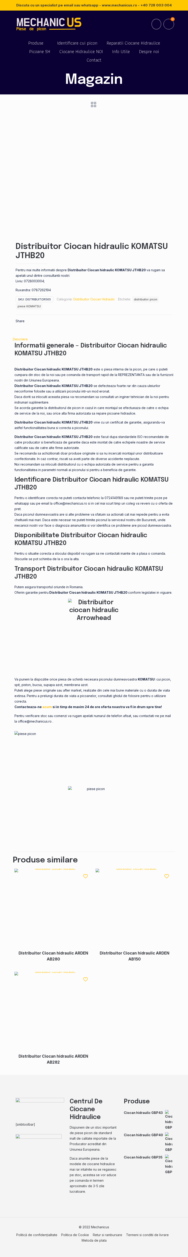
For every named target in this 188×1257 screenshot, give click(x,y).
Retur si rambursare (107, 1235)
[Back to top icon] (166, 1247)
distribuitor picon (145, 299)
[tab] (94, 339)
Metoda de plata (94, 1240)
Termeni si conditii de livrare (147, 1235)
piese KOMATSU (29, 306)
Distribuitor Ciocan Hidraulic (94, 299)
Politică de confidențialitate (36, 1235)
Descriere (20, 339)
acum (47, 707)
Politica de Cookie (75, 1235)
